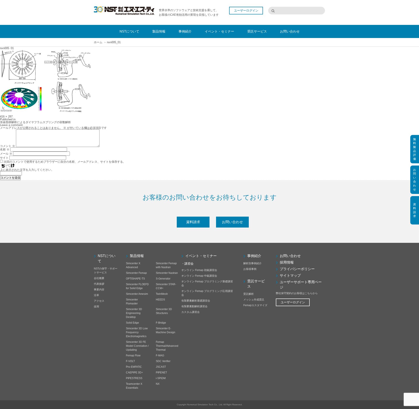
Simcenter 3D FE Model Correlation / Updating (137, 345)
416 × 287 (6, 116)
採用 (96, 306)
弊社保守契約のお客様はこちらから (297, 293)
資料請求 (193, 222)
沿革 (96, 295)
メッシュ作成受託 (253, 299)
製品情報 (137, 256)
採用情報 (287, 262)
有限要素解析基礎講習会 (195, 300)
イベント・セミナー (201, 256)
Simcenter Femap (136, 272)
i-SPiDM (161, 378)
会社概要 (99, 278)
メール (6, 153)
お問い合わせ (232, 222)
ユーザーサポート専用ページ (301, 284)
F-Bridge (161, 322)
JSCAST (161, 366)
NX (158, 383)
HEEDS (160, 299)
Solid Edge (132, 322)
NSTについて (106, 258)
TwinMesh (162, 293)
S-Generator (163, 278)
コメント (7, 146)
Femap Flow (133, 355)
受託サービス (256, 283)
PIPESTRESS (134, 378)
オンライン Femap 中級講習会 (199, 275)
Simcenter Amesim (137, 293)
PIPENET (161, 372)
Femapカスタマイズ (255, 305)
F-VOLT (130, 361)
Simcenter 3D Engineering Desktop (134, 313)
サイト (4, 157)
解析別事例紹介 (252, 263)
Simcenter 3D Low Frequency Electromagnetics (137, 332)
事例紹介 (254, 256)
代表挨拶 (99, 283)
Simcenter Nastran (167, 272)
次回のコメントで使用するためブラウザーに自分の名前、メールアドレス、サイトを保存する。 (65, 161)
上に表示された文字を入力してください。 (27, 169)
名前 (4, 149)
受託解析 (248, 293)
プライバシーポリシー (297, 269)
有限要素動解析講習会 (194, 306)
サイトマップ (290, 275)
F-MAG (160, 355)
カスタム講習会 (190, 312)
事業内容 (99, 289)
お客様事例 (249, 269)
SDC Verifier (163, 361)
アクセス (99, 300)
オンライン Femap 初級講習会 (199, 270)
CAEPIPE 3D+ (134, 372)
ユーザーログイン (293, 302)
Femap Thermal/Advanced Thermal (167, 345)
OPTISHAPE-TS (135, 278)
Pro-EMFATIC (134, 366)
